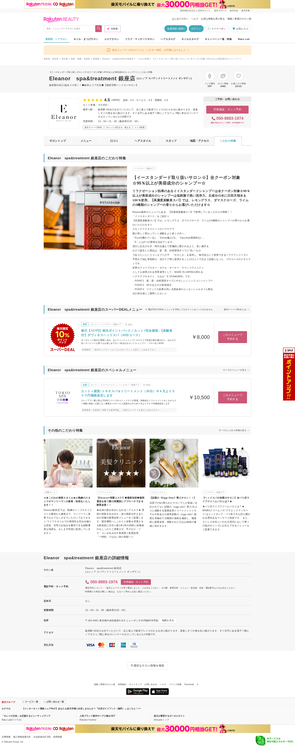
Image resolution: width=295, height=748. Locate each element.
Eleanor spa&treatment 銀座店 (118, 59)
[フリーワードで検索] (98, 28)
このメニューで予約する (232, 336)
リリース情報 (175, 684)
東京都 (65, 59)
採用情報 (57, 737)
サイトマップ (135, 684)
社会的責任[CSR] (42, 737)
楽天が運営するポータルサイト (169, 716)
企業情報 (6, 737)
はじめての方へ (180, 18)
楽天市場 (245, 10)
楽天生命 (234, 10)
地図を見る (168, 620)
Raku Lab (244, 39)
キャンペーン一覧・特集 (218, 39)
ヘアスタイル (143, 140)
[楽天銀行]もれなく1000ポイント (195, 10)
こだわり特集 (143, 59)
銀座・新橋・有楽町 (80, 59)
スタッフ (171, 140)
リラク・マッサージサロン (140, 39)
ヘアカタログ (168, 39)
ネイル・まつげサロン (86, 39)
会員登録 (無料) (176, 28)
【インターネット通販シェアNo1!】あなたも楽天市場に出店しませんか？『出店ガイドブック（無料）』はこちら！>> (81, 708)
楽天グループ (220, 10)
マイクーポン (218, 28)
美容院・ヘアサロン (56, 39)
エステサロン (111, 39)
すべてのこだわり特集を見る (232, 430)
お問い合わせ (150, 684)
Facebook (189, 684)
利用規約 (122, 684)
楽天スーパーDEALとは (235, 309)
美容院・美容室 (51, 59)
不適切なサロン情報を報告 (147, 665)
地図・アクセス (199, 140)
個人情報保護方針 (22, 737)
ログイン (196, 28)
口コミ (114, 140)
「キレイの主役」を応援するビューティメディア (26, 716)
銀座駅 (96, 59)
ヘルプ (194, 18)
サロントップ (58, 140)
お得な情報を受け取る (213, 18)
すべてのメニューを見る (234, 370)
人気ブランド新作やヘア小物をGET (97, 716)
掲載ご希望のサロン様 (239, 18)
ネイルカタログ (190, 39)
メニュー (86, 140)
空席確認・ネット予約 (227, 109)
